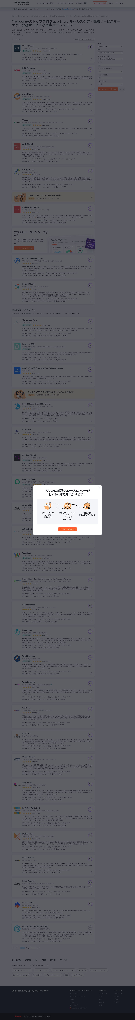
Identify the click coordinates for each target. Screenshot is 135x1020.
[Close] (100, 487)
